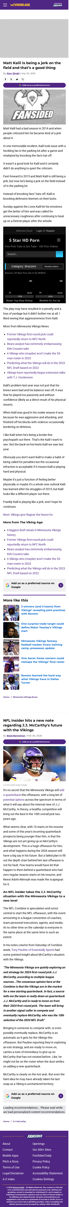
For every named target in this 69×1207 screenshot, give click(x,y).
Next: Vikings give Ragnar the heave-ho (28, 514)
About (6, 1143)
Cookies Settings (43, 1179)
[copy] (23, 79)
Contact (8, 1149)
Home (6, 697)
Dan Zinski (13, 73)
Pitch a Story (11, 1161)
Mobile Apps (10, 1155)
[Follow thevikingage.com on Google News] (60, 585)
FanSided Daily (42, 1155)
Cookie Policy (41, 1167)
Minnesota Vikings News (25, 697)
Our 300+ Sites (42, 1149)
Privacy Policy (41, 1161)
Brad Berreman (16, 735)
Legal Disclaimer (13, 1173)
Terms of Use (11, 1167)
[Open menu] (5, 5)
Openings (39, 1143)
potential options (14, 799)
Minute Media (18, 1187)
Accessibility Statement (48, 1173)
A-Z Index (9, 1179)
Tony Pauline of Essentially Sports (32, 949)
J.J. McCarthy (19, 1121)
